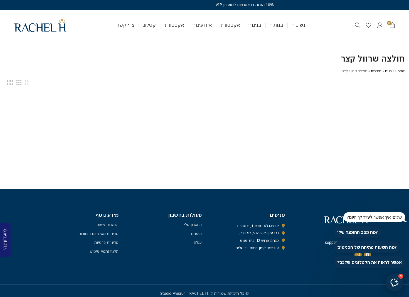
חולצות (376, 71)
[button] (394, 282)
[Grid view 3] (19, 82)
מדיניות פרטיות (106, 242)
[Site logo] (40, 24)
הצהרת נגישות (108, 224)
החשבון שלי (193, 224)
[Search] (357, 25)
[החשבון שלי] (379, 25)
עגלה (198, 242)
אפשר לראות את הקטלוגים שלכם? (369, 262)
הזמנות (196, 233)
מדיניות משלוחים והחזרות (98, 233)
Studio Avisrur (173, 293)
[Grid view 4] (10, 82)
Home (400, 71)
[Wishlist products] (368, 25)
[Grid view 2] (27, 82)
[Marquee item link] (220, 5)
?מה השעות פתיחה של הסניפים (366, 247)
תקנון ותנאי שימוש (104, 251)
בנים (388, 71)
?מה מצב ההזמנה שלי (357, 232)
